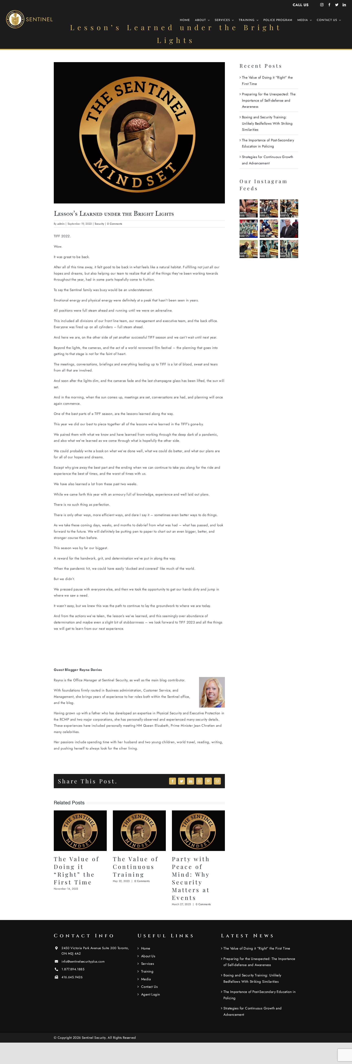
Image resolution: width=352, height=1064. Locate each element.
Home (145, 948)
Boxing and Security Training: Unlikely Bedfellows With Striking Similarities (267, 123)
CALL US (301, 5)
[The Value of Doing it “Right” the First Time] (80, 812)
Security (99, 224)
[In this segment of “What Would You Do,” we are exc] (289, 249)
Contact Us (149, 986)
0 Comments (114, 224)
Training (147, 971)
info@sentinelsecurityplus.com (83, 961)
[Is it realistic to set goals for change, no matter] (269, 249)
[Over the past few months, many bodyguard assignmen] (269, 208)
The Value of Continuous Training (135, 866)
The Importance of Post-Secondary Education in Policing (259, 994)
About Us (148, 956)
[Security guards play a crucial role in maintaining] (249, 208)
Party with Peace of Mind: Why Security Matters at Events (191, 878)
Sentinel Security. (95, 1037)
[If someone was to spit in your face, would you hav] (269, 229)
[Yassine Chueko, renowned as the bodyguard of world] (249, 249)
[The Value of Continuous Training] (139, 812)
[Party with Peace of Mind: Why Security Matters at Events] (198, 812)
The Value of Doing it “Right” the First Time (76, 870)
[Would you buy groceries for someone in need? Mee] (289, 208)
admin (61, 224)
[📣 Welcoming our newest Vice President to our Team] (289, 229)
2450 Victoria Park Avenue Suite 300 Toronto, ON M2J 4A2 (95, 951)
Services (147, 963)
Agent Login (150, 994)
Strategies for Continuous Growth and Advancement (252, 1011)
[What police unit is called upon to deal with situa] (249, 229)
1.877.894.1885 (73, 969)
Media (146, 979)
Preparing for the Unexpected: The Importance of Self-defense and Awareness (269, 100)
